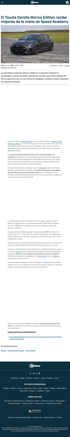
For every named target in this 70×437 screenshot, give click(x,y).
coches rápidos (30, 350)
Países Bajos (61, 388)
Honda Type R (42, 256)
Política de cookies (47, 401)
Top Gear (59, 417)
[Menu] (2, 2)
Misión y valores (28, 403)
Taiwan (48, 391)
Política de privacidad (32, 401)
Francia (13, 388)
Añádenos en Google (57, 65)
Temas (57, 378)
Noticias (3, 350)
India (34, 388)
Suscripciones (39, 403)
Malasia (52, 388)
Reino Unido (23, 391)
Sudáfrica (40, 391)
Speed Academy (27, 141)
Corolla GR (42, 168)
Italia (40, 388)
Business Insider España (23, 417)
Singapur (32, 391)
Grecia (20, 388)
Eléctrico (29, 378)
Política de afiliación (14, 403)
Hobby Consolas (49, 417)
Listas (43, 378)
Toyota (18, 251)
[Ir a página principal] (35, 2)
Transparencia (60, 401)
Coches (36, 378)
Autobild (10, 417)
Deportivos (14, 378)
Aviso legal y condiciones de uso (14, 401)
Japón (46, 388)
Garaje (3, 65)
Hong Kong (27, 388)
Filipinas (6, 388)
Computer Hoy (37, 417)
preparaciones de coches (16, 350)
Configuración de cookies (54, 403)
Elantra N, (56, 256)
